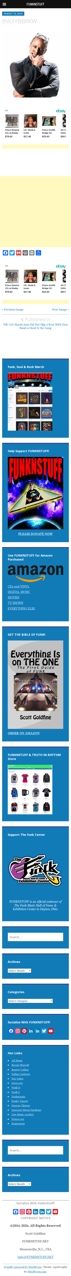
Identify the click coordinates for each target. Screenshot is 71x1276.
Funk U (16, 1092)
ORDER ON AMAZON (24, 733)
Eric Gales (17, 1078)
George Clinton (21, 1105)
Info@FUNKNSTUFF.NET (35, 1257)
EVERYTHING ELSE (21, 608)
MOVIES (13, 597)
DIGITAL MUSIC (19, 592)
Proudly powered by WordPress (22, 1267)
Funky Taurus (20, 1101)
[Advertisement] (35, 215)
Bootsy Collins (20, 1069)
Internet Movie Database (26, 1110)
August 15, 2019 (13, 13)
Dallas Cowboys (21, 1074)
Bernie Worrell (20, 1065)
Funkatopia (18, 1096)
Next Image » (60, 309)
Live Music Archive (23, 1114)
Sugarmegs (18, 1123)
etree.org (17, 1083)
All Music (17, 1060)
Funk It (16, 1087)
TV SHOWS (15, 603)
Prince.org (18, 1119)
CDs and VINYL (18, 586)
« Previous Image (13, 309)
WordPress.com (37, 1271)
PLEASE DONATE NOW (35, 534)
